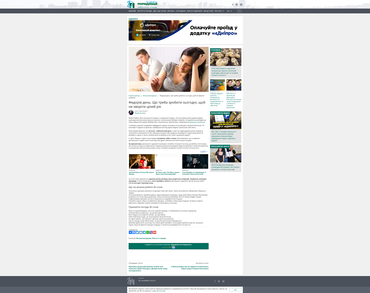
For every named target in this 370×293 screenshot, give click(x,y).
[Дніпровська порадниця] (132, 281)
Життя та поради (144, 11)
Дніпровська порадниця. (197, 122)
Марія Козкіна (140, 113)
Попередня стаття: (148, 267)
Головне (215, 50)
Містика (170, 11)
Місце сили (208, 11)
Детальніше (160, 291)
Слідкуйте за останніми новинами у (168, 245)
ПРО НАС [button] (218, 11)
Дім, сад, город (159, 11)
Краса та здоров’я (194, 11)
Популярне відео (220, 113)
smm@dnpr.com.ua (148, 281)
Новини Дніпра (134, 96)
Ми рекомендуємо (150, 96)
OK (235, 290)
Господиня (180, 11)
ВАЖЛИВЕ (132, 11)
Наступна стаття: (190, 266)
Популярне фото (220, 146)
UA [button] (228, 11)
